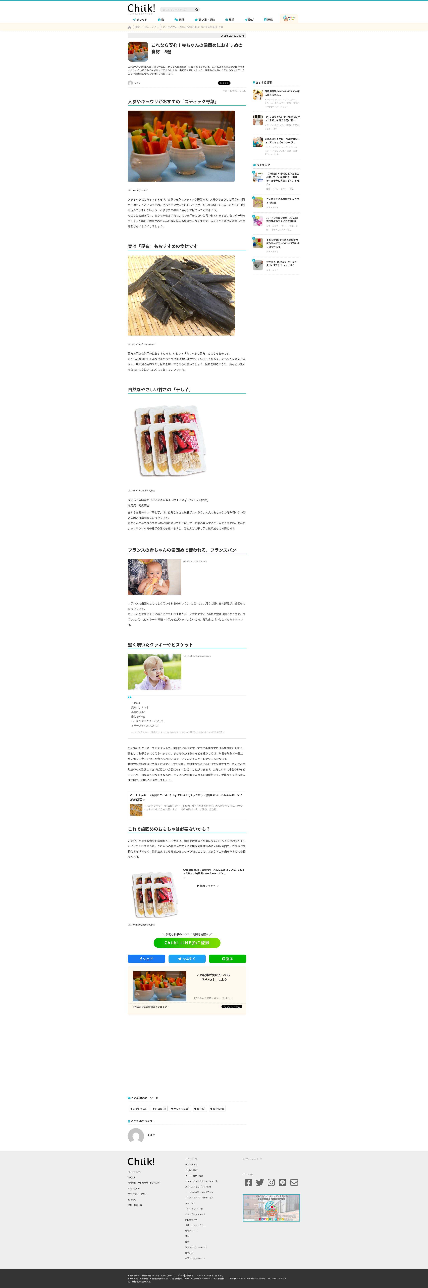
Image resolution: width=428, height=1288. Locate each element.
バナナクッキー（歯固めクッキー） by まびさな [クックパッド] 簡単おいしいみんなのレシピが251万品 (179, 732)
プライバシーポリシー (138, 1193)
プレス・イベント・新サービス (199, 1197)
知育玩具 (189, 1252)
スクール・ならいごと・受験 (278, 103)
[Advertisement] (187, 1053)
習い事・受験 (207, 20)
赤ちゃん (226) (181, 1108)
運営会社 (132, 1177)
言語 (181, 20)
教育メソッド (191, 1230)
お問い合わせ (134, 1188)
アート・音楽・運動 (194, 1175)
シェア (148, 958)
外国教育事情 (191, 1219)
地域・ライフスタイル (195, 1214)
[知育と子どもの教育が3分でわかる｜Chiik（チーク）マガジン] (141, 9)
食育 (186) (218, 1108)
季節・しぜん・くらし (234, 90)
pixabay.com (138, 190)
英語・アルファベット (195, 1258)
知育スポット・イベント (196, 1247)
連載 (270, 20)
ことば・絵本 (191, 1170)
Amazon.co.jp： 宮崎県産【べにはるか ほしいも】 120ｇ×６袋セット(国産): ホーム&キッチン (213, 871)
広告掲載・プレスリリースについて (144, 1182)
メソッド (142, 20)
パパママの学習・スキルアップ (199, 1192)
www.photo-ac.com (142, 344)
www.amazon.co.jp (142, 490)
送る (229, 958)
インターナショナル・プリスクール (281, 99)
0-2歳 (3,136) (140, 1108)
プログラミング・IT (194, 1208)
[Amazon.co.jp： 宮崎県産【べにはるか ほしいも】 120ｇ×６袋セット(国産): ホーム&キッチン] (187, 440)
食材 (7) (200, 1108)
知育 (275, 128)
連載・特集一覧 (135, 1204)
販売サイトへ (208, 885)
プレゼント (190, 1203)
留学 (187, 1236)
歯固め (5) (160, 1108)
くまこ (137, 82)
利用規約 (132, 1199)
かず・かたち (272, 207)
